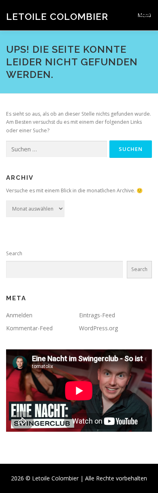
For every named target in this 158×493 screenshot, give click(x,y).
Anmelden (19, 315)
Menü (144, 15)
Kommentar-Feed (29, 328)
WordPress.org (98, 328)
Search (14, 253)
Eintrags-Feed (97, 315)
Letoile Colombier (57, 16)
